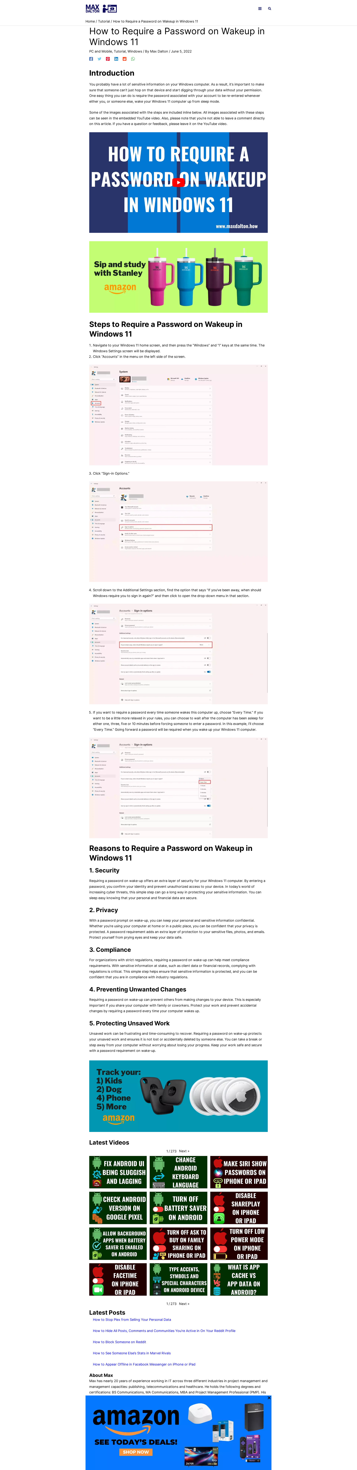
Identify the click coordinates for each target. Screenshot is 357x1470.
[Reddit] (124, 58)
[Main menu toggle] (260, 8)
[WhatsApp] (133, 58)
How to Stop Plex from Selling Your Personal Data (132, 1320)
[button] (269, 9)
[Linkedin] (116, 58)
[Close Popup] (269, 1398)
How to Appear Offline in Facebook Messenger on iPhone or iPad (144, 1364)
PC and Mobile (100, 51)
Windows (135, 51)
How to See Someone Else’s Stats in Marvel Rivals (132, 1353)
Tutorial (120, 51)
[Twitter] (99, 58)
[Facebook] (91, 58)
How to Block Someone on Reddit (119, 1342)
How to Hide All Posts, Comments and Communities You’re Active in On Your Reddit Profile (164, 1331)
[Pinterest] (108, 58)
